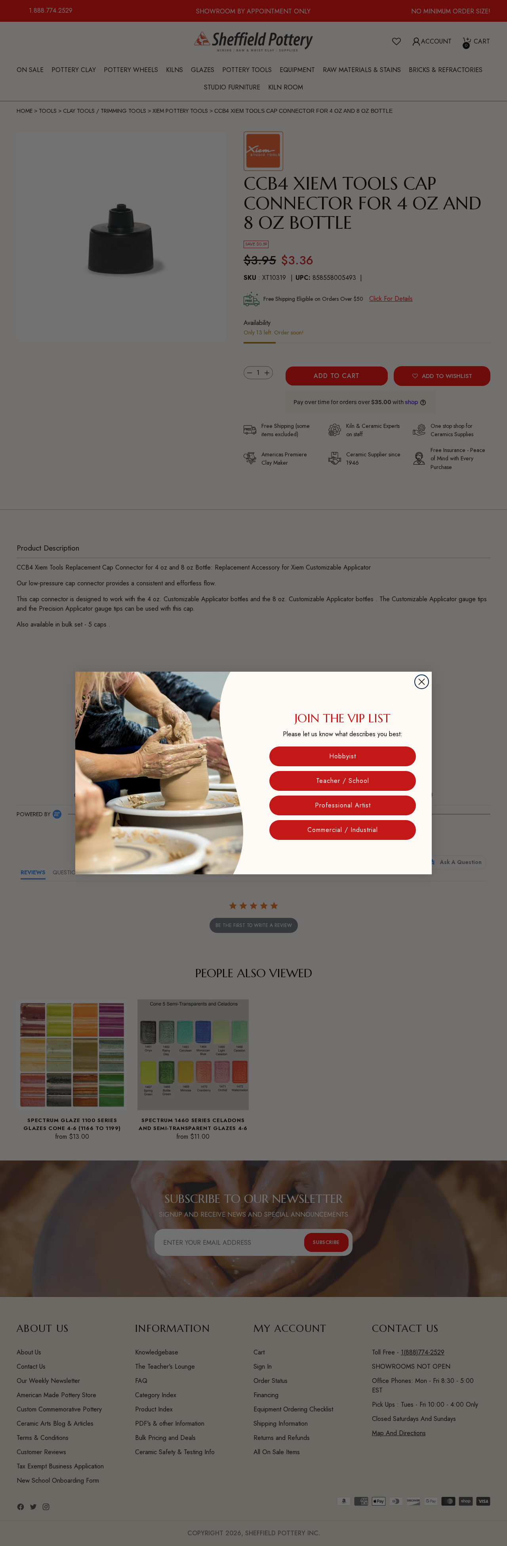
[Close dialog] (422, 682)
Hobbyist (342, 756)
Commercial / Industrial (342, 829)
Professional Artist (343, 805)
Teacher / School (342, 780)
